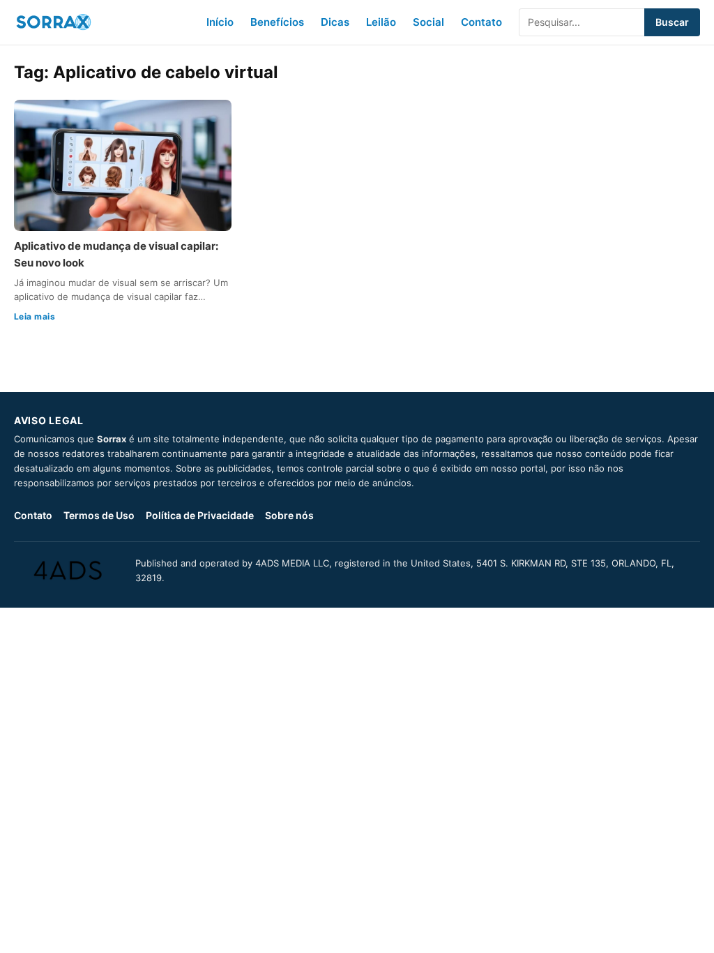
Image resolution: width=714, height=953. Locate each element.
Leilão (381, 22)
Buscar (672, 22)
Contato (481, 22)
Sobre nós (289, 515)
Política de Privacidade (200, 515)
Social (428, 22)
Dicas (335, 22)
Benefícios (277, 22)
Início (220, 22)
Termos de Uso (99, 515)
